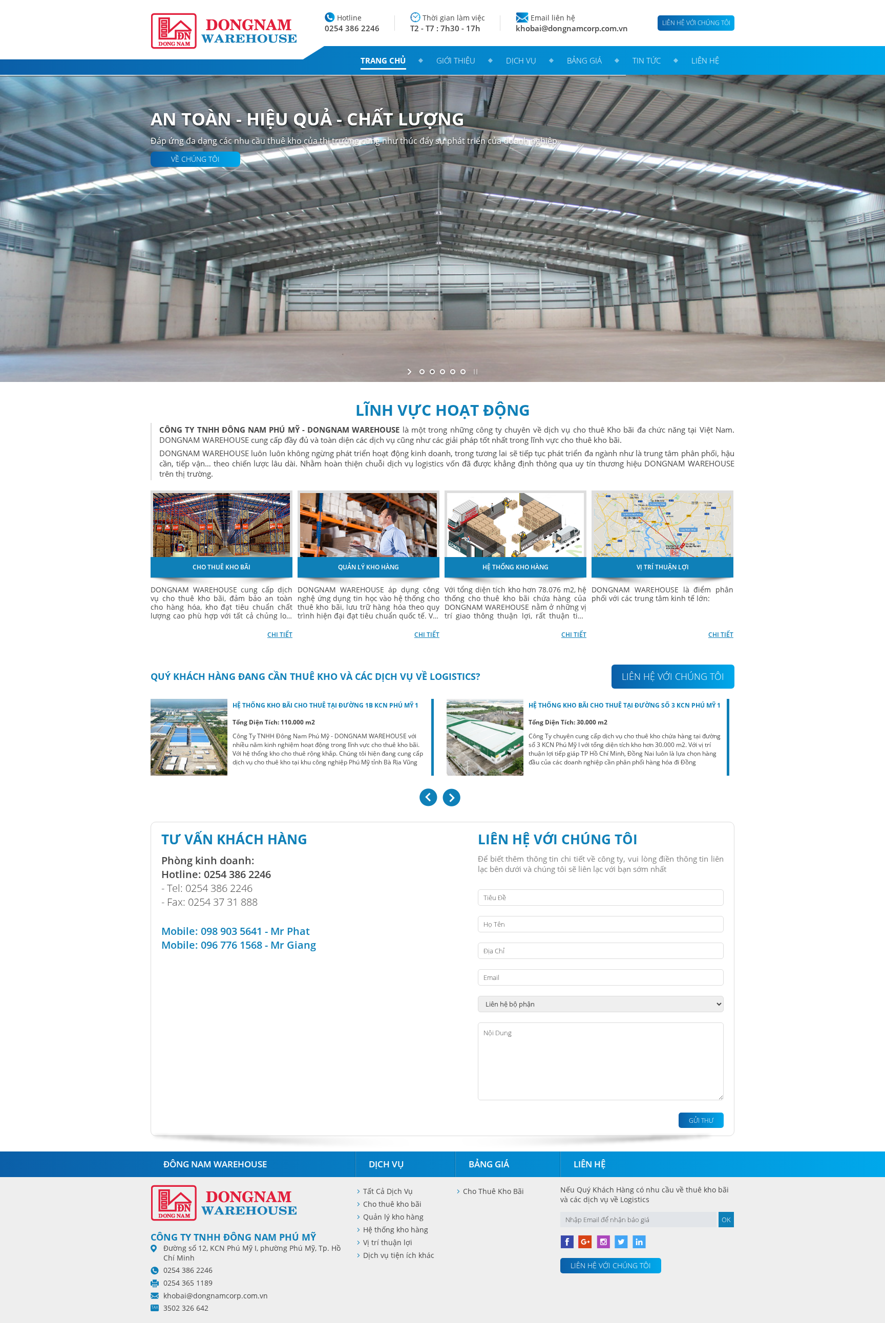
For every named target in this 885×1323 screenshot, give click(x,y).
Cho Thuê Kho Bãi (493, 1191)
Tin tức (647, 60)
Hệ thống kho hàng (395, 1229)
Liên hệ (705, 60)
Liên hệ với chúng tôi (696, 22)
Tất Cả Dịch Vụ (388, 1191)
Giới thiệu (455, 60)
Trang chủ (383, 60)
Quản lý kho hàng (393, 1217)
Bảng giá (584, 60)
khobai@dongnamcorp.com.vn (572, 28)
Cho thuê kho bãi (392, 1204)
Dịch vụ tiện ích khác (398, 1255)
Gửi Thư (701, 1120)
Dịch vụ (521, 60)
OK (726, 1219)
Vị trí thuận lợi (387, 1242)
